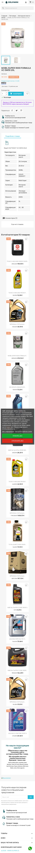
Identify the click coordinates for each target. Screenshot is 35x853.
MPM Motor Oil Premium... (17, 324)
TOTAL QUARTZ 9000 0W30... (17, 544)
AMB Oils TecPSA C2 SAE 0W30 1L (17, 607)
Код (5, 148)
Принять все (17, 436)
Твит (16, 110)
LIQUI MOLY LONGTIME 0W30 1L (17, 733)
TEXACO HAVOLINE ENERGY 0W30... (17, 261)
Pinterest (21, 110)
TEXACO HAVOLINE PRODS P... (18, 293)
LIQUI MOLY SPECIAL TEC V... (17, 639)
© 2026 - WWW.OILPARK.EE (10, 851)
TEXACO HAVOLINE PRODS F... (17, 481)
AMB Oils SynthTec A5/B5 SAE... (17, 450)
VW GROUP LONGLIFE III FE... (17, 387)
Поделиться (12, 110)
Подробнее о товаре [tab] (12, 136)
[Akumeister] (17, 778)
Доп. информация (8, 431)
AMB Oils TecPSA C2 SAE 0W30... (17, 670)
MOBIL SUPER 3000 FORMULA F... (17, 356)
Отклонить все (17, 441)
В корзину (16, 94)
